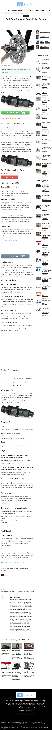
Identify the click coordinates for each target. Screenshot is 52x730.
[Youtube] (35, 714)
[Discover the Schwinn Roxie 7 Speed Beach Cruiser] (38, 85)
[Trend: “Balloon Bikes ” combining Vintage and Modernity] (38, 157)
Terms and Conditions (30, 720)
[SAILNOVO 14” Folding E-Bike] (38, 93)
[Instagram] (20, 714)
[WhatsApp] (30, 25)
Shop (45, 723)
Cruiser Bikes (14, 10)
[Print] (36, 25)
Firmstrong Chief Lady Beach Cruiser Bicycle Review (46, 116)
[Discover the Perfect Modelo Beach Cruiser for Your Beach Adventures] (38, 124)
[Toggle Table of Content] (14, 128)
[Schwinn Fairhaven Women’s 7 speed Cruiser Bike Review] (38, 61)
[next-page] (4, 682)
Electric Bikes (44, 210)
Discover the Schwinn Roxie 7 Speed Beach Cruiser (46, 84)
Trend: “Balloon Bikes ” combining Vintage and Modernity (46, 156)
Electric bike (32, 10)
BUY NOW (9, 177)
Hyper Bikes (20, 10)
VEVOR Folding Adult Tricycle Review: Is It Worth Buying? (46, 286)
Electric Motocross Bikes (45, 201)
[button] (49, 10)
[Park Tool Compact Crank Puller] (17, 102)
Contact (42, 10)
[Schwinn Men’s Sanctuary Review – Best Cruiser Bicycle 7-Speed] (38, 99)
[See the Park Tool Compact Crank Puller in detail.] (17, 564)
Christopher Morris (21, 22)
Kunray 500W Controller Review (8, 591)
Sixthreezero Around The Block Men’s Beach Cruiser (46, 148)
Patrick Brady (43, 46)
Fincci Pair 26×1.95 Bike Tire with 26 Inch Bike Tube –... (46, 243)
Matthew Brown (44, 41)
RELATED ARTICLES (11, 639)
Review (6, 574)
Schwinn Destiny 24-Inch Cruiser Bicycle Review (46, 171)
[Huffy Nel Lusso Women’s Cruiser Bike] (38, 77)
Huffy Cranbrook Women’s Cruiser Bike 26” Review (46, 141)
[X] (23, 25)
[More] (39, 25)
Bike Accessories (8, 13)
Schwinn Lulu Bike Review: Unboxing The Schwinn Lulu (46, 108)
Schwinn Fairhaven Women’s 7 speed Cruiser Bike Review (45, 60)
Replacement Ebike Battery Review (26, 591)
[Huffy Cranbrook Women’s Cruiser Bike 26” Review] (38, 141)
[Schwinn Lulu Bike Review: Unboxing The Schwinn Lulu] (38, 108)
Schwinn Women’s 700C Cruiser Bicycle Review (46, 133)
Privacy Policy (13, 720)
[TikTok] (29, 714)
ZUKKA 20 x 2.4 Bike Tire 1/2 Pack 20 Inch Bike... (46, 294)
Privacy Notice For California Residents (14, 722)
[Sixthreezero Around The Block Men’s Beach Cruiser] (38, 149)
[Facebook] (20, 25)
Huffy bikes (26, 10)
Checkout (38, 723)
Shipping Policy (38, 720)
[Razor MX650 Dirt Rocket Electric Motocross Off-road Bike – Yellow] (38, 197)
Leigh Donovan (44, 36)
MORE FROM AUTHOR (23, 639)
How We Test (34, 722)
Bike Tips (28, 723)
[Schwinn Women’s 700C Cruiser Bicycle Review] (38, 133)
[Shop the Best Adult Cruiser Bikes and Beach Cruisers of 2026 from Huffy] (38, 69)
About (37, 10)
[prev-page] (2, 682)
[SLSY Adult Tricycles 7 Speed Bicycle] (38, 164)
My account (40, 722)
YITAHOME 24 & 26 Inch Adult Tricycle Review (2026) (46, 302)
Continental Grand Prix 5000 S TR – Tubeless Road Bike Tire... (46, 278)
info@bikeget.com (29, 710)
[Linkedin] (23, 714)
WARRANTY (22, 720)
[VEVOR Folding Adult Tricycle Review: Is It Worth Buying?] (38, 286)
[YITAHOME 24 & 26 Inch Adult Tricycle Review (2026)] (38, 302)
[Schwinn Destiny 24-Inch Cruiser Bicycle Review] (38, 171)
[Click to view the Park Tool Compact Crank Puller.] (17, 113)
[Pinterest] (27, 25)
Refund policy (3, 722)
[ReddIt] (33, 25)
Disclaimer (7, 720)
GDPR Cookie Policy (26, 722)
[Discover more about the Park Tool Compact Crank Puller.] (17, 256)
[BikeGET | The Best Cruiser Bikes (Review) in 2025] (26, 4)
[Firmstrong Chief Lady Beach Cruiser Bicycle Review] (38, 116)
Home (9, 10)
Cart (42, 723)
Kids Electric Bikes (45, 191)
